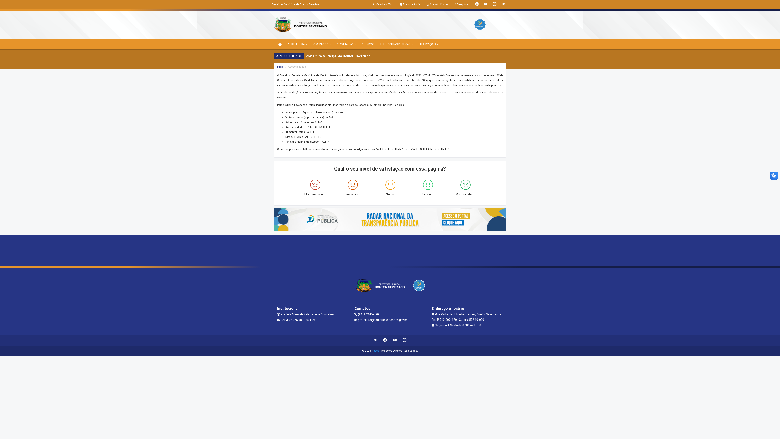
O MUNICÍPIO (321, 44)
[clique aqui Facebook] (385, 340)
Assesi (376, 350)
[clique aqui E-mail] (375, 340)
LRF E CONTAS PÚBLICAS (395, 44)
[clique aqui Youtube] (395, 340)
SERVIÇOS (368, 44)
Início (280, 66)
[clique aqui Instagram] (404, 340)
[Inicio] (280, 44)
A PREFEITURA (297, 44)
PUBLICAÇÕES (428, 44)
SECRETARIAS (345, 44)
